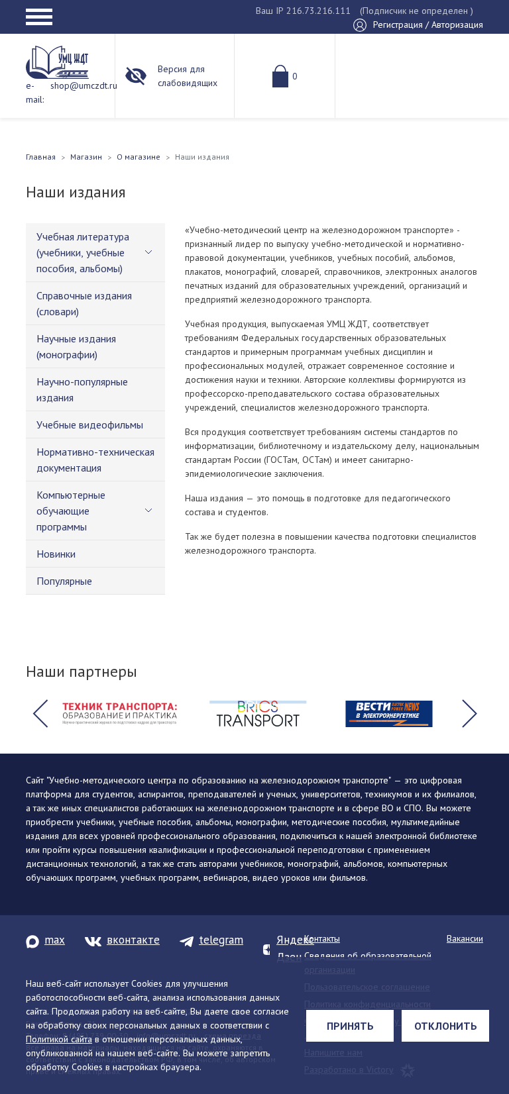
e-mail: (35, 92)
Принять (350, 1025)
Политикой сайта (59, 1039)
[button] (40, 714)
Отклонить (445, 1025)
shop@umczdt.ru (83, 85)
